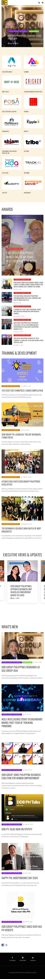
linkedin (33, 960)
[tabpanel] (22, 26)
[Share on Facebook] (3, 945)
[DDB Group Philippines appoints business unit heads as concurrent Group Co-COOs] (22, 571)
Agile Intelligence (7, 72)
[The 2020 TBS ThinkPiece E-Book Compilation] (22, 370)
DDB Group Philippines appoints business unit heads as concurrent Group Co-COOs (21, 590)
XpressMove (27, 193)
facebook (12, 960)
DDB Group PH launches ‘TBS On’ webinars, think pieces (21, 436)
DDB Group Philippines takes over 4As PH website (22, 928)
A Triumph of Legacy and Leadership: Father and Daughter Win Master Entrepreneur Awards (27, 311)
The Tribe (26, 151)
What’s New (33, 31)
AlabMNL (26, 72)
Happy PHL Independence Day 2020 (20, 878)
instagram (23, 960)
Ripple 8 (26, 131)
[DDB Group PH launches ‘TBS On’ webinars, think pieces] (22, 415)
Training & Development (10, 386)
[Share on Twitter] (6, 945)
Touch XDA (5, 173)
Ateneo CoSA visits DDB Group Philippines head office (21, 483)
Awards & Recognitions (14, 249)
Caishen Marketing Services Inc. (33, 92)
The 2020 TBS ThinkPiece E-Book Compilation (22, 390)
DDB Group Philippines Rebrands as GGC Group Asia (24, 37)
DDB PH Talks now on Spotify (17, 829)
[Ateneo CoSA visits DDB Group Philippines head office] (22, 461)
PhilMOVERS (5, 131)
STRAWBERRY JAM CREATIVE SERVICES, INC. (9, 152)
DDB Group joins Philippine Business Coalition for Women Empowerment (21, 776)
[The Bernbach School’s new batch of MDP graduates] (22, 508)
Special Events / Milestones (18, 31)
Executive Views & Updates (19, 563)
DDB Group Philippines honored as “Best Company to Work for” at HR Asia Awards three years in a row (28, 340)
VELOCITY (4, 193)
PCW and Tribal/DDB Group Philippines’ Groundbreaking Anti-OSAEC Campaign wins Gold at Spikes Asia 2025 (27, 298)
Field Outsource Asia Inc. (9, 111)
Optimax (26, 111)
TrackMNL (27, 173)
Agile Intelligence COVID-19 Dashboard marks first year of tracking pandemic (22, 722)
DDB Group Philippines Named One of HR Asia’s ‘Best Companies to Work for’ (21, 258)
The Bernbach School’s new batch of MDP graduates (21, 530)
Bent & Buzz (5, 92)
